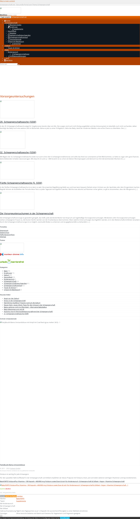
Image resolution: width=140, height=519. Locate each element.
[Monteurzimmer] (12, 255)
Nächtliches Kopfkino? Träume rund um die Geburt (22, 303)
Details (2, 496)
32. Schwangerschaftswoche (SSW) (18, 152)
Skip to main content (7, 1)
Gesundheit (8, 277)
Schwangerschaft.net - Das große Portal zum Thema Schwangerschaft (25, 5)
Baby (5, 271)
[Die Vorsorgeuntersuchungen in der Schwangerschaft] (17, 209)
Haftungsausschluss (7, 235)
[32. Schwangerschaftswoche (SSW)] (12, 148)
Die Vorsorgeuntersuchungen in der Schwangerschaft (26, 213)
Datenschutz (4, 233)
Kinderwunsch (9, 279)
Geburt (6, 275)
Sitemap (3, 237)
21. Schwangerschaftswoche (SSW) (16, 314)
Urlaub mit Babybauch (12, 290)
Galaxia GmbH (15, 468)
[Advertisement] (70, 79)
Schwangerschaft (10, 281)
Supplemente (21, 501)
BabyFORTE (20, 499)
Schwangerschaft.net (19, 17)
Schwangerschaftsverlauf (13, 286)
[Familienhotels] (12, 252)
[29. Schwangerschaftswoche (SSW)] (17, 118)
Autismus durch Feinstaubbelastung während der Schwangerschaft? (28, 312)
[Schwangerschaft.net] (10, 13)
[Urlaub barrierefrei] (12, 264)
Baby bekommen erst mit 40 (14, 309)
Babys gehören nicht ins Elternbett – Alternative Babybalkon (25, 307)
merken (20, 496)
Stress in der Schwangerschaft (15, 301)
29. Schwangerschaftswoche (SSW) (18, 122)
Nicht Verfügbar (11, 496)
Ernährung (8, 273)
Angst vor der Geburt (11, 298)
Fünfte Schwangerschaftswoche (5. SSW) (21, 183)
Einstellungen (65, 518)
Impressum (4, 230)
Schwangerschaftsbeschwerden (15, 283)
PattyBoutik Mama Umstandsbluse (12, 465)
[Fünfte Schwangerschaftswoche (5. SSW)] (17, 179)
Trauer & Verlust (10, 288)
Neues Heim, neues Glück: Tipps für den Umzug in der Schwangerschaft (29, 305)
